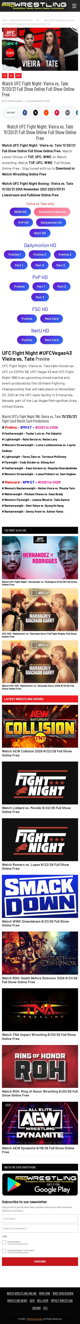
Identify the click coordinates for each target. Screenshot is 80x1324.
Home (4, 20)
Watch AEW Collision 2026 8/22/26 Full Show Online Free (37, 753)
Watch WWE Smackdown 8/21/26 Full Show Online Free (35, 923)
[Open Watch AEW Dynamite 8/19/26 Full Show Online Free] (40, 1123)
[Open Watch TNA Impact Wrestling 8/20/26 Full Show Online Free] (40, 1009)
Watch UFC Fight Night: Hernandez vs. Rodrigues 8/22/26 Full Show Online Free (39, 583)
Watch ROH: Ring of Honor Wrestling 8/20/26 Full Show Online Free (40, 1093)
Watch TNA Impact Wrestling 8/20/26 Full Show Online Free (39, 1036)
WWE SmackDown (63, 1293)
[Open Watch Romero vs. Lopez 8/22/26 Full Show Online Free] (40, 839)
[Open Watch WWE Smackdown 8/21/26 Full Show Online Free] (40, 896)
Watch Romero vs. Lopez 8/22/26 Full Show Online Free (35, 866)
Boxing (36, 1308)
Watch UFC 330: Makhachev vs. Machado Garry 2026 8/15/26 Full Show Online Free (38, 687)
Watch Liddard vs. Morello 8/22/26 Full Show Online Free (36, 810)
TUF (4, 75)
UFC (11, 75)
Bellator (42, 1300)
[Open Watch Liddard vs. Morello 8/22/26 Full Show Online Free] (40, 783)
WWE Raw (44, 1293)
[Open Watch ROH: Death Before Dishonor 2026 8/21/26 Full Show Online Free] (40, 953)
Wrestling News (17, 1300)
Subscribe (40, 1261)
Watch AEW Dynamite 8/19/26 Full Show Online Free (38, 1150)
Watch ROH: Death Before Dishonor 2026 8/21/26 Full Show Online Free (39, 980)
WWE (18, 75)
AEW (32, 1300)
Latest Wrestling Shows (23, 699)
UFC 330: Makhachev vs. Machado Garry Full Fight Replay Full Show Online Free (39, 635)
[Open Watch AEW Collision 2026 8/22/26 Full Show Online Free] (40, 726)
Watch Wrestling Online (21, 20)
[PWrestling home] (34, 6)
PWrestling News (35, 1319)
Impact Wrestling (62, 1300)
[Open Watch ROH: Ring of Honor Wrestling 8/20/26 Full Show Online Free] (40, 1066)
